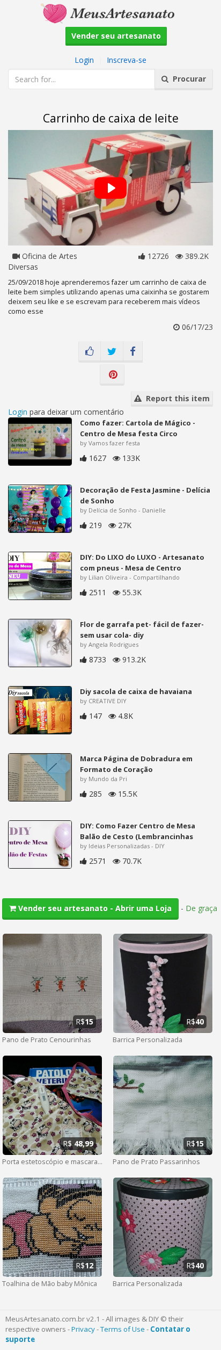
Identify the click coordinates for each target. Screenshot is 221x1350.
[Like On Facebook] (89, 352)
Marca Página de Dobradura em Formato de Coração (136, 764)
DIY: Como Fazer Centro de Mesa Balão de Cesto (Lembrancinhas (137, 831)
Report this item (176, 398)
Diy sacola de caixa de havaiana (136, 691)
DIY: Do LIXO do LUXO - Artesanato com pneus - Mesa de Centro (142, 562)
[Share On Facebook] (133, 352)
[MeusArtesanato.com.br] (110, 12)
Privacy (83, 1329)
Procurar (187, 79)
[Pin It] (112, 375)
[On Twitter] (111, 352)
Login (84, 60)
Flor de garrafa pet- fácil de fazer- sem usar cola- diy (142, 629)
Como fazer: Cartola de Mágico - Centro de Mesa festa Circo (137, 428)
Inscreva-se (126, 60)
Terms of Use (122, 1329)
